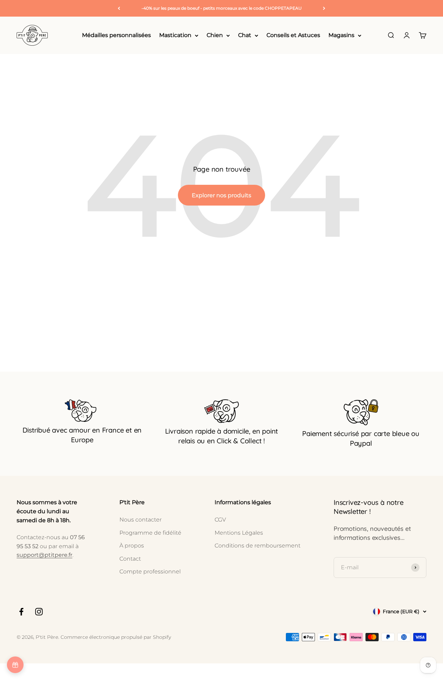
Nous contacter (140, 519)
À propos (131, 545)
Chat (244, 35)
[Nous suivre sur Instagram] (39, 611)
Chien (215, 35)
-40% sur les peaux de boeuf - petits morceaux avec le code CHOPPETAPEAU (222, 8)
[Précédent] (119, 8)
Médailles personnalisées (116, 35)
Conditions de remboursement (257, 545)
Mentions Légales (239, 532)
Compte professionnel (150, 571)
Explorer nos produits (221, 195)
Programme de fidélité (150, 532)
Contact (130, 558)
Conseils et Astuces (293, 35)
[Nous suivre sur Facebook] (21, 611)
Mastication (175, 35)
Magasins (341, 35)
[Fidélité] (15, 664)
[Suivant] (324, 8)
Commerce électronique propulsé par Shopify (116, 637)
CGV (220, 519)
